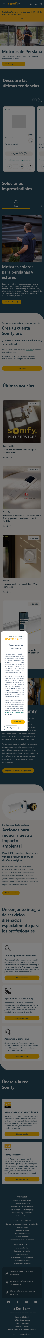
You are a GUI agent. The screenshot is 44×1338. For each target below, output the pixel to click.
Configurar (11, 728)
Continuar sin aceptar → (16, 636)
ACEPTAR (18, 722)
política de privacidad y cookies (14, 712)
